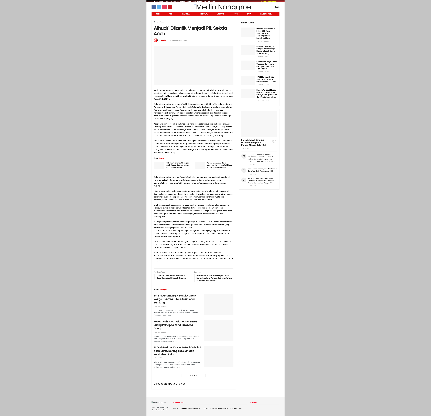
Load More (194, 376)
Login (277, 7)
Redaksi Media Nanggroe (206, 1)
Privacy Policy (191, 1)
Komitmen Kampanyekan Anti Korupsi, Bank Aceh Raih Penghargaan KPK (262, 170)
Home (157, 14)
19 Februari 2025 (176, 40)
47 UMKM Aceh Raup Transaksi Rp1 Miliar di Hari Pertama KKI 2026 (266, 79)
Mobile (167, 1)
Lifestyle (220, 14)
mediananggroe (162, 407)
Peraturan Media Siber (177, 1)
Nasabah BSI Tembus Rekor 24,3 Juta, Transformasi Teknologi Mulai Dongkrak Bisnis (265, 33)
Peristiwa (204, 14)
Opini (235, 14)
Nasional (186, 14)
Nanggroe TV (266, 14)
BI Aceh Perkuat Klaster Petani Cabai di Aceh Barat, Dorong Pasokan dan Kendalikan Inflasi (177, 351)
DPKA (249, 14)
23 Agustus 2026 (172, 170)
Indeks (161, 1)
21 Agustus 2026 (160, 358)
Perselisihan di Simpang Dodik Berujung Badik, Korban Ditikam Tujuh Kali (253, 142)
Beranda (155, 1)
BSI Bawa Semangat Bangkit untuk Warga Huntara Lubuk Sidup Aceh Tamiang (177, 165)
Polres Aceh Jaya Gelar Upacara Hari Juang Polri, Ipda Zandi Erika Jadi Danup (219, 165)
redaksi (163, 40)
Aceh (171, 14)
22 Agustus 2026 (214, 170)
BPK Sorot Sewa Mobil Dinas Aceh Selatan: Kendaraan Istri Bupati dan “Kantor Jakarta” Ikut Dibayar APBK (261, 180)
